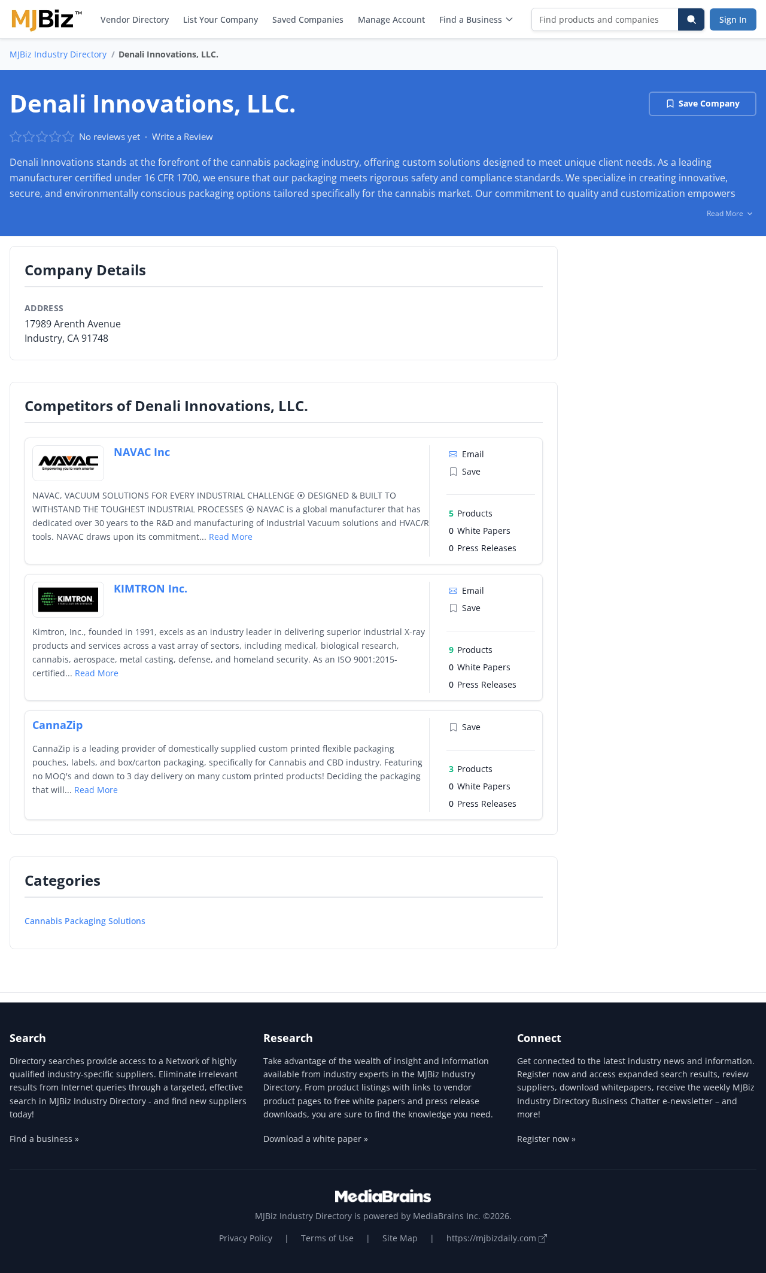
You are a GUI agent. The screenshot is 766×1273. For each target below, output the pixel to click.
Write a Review (182, 136)
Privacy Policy (245, 1238)
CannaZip (57, 725)
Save (471, 471)
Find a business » (44, 1138)
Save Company (709, 103)
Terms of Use (327, 1238)
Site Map (400, 1238)
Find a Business (470, 19)
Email (473, 454)
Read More (231, 536)
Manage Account (391, 19)
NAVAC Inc (142, 452)
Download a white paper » (315, 1138)
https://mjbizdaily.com (492, 1238)
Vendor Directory (135, 19)
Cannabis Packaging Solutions (85, 920)
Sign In (733, 19)
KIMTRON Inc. (150, 588)
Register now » (546, 1138)
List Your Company (220, 19)
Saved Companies (308, 19)
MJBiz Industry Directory (58, 54)
